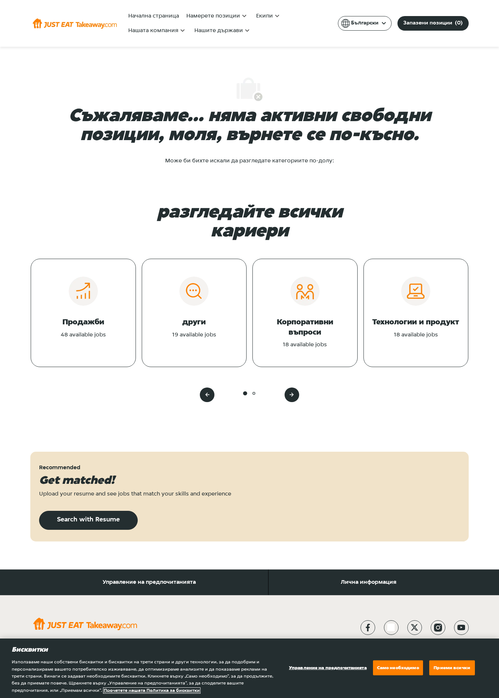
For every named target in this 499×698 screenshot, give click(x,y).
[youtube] (461, 627)
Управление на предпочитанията (149, 582)
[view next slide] (292, 394)
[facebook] (368, 627)
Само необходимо (398, 667)
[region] (249, 668)
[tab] (245, 393)
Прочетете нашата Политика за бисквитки (152, 690)
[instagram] (438, 627)
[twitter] (414, 627)
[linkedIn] (391, 627)
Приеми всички (452, 667)
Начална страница (153, 16)
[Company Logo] (74, 23)
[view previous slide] (207, 394)
